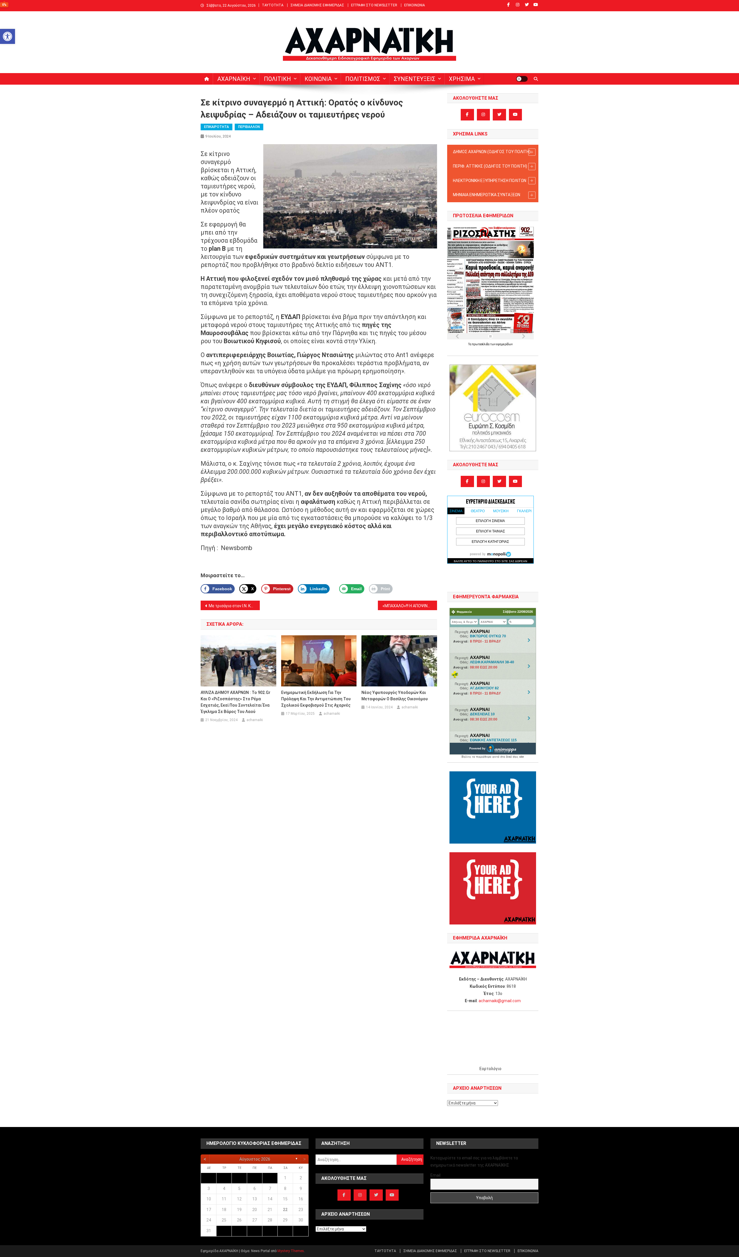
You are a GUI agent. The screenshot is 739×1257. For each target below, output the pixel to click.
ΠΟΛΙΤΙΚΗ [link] (277, 78)
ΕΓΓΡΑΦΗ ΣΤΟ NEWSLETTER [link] (374, 5)
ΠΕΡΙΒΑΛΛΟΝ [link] (249, 127)
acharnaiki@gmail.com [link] (500, 1000)
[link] (7, 36)
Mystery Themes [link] (290, 1251)
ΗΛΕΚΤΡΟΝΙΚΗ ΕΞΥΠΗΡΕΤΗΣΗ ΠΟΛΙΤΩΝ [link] (489, 180)
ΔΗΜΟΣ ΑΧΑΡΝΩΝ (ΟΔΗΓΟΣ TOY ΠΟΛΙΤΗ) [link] (492, 151)
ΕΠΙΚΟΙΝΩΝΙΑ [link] (414, 5)
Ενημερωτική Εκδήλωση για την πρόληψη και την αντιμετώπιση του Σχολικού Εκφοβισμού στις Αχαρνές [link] (316, 699)
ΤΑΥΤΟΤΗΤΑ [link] (272, 5)
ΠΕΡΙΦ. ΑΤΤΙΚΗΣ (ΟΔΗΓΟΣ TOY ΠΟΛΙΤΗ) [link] (490, 166)
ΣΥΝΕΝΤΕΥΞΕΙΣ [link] (414, 78)
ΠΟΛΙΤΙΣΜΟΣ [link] (362, 78)
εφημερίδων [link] (504, 344)
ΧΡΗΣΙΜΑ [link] (462, 78)
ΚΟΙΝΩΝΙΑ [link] (318, 78)
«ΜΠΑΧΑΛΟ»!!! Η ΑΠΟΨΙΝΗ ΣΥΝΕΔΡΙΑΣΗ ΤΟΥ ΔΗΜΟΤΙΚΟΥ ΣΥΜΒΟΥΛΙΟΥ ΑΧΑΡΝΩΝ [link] (409, 606)
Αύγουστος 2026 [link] (254, 1159)
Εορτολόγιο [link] (490, 1068)
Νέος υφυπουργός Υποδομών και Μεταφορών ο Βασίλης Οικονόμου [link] (394, 695)
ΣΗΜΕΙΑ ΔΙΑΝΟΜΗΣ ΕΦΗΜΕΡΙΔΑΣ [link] (317, 5)
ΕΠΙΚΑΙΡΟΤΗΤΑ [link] (216, 127)
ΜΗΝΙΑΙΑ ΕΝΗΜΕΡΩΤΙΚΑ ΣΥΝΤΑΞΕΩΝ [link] (486, 194)
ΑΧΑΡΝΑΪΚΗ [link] (233, 78)
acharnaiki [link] (255, 720)
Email (435, 1175)
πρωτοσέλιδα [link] (481, 344)
